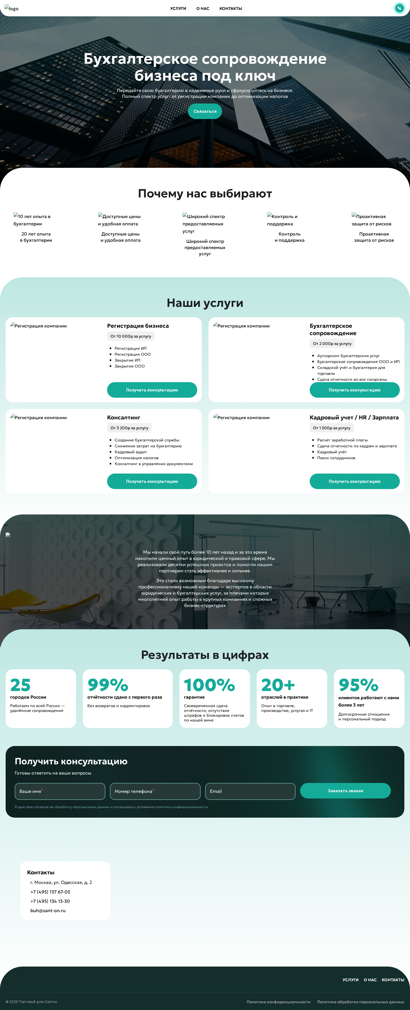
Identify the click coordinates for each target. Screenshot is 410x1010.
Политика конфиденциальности (279, 1001)
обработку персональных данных (82, 806)
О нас (202, 8)
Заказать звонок (345, 790)
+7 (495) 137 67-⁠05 (50, 892)
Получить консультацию (152, 390)
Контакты (231, 8)
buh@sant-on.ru (48, 910)
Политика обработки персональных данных (360, 1001)
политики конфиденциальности (182, 806)
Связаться (205, 111)
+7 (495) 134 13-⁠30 (50, 901)
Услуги (178, 8)
